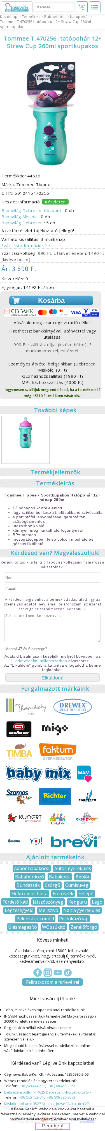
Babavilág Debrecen (22, 222)
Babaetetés (55, 16)
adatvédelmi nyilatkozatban (41, 661)
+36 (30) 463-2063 (61, 1085)
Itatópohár (79, 16)
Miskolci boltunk (17, 1103)
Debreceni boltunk (20, 1092)
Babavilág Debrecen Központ (32, 210)
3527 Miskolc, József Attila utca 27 (61, 1103)
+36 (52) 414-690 (32, 1085)
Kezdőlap (8, 16)
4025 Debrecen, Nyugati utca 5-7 (64, 1092)
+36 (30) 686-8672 (61, 1097)
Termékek (31, 16)
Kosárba (51, 300)
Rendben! (53, 1125)
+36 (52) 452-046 (32, 1097)
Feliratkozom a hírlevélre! (52, 982)
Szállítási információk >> (25, 245)
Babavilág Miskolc (20, 216)
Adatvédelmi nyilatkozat (75, 1119)
